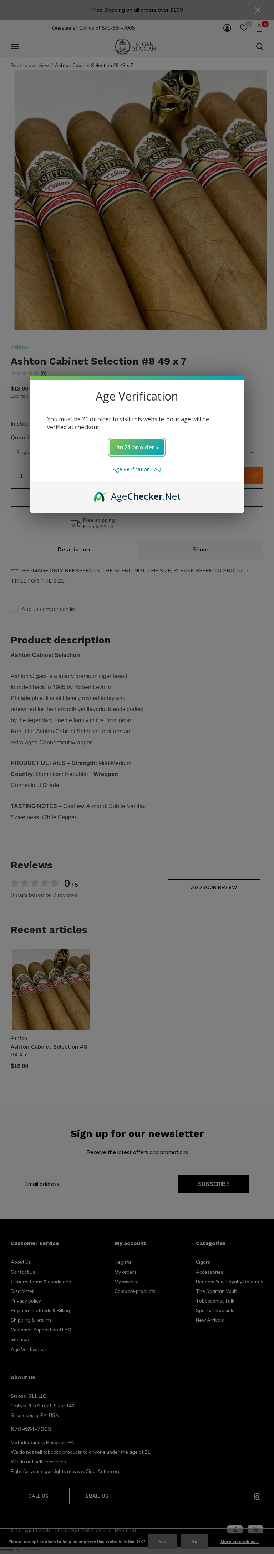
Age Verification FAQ (137, 469)
